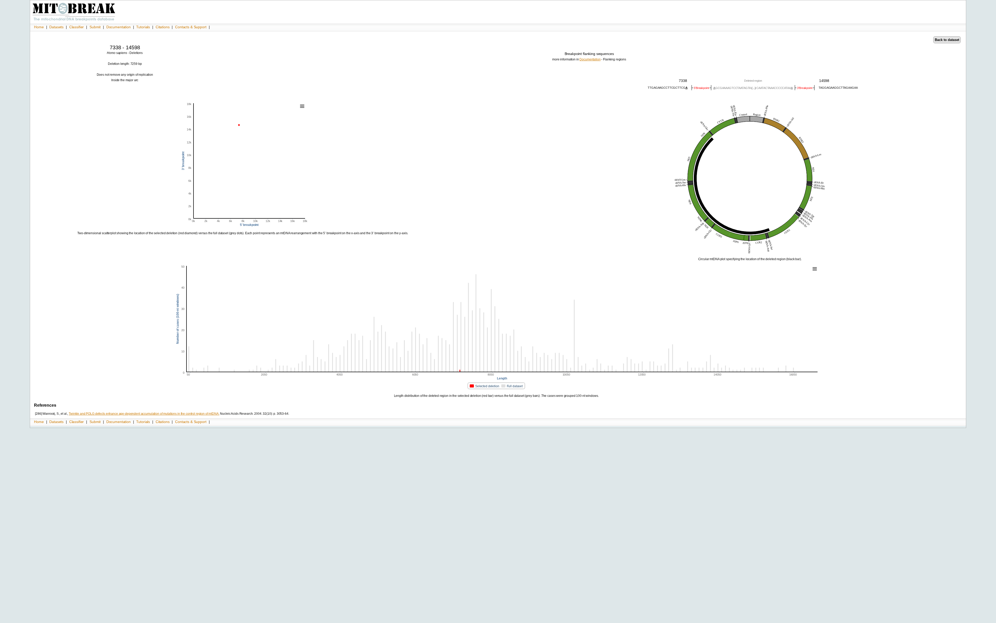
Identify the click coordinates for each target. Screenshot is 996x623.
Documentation (119, 27)
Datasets (57, 27)
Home (39, 27)
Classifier (77, 27)
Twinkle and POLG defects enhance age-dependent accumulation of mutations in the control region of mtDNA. (144, 414)
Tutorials (143, 27)
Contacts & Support (190, 27)
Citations (163, 27)
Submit (95, 27)
